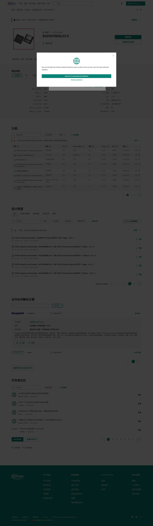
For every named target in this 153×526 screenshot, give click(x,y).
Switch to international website (76, 76)
